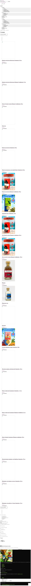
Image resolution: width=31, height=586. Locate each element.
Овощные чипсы (6, 10)
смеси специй (3, 529)
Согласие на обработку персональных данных (8, 584)
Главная (1, 30)
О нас (3, 12)
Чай (4, 19)
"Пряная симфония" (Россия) (5, 524)
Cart (4, 581)
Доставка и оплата (4, 16)
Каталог (3, 7)
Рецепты (3, 27)
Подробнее (5, 84)
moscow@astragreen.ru (4, 572)
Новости (5, 24)
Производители (6, 13)
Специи (5, 8)
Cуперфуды (5, 9)
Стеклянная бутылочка (4, 536)
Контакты (5, 15)
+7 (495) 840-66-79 (3, 2)
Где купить (5, 14)
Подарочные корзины (7, 11)
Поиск (9, 1)
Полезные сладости (6, 22)
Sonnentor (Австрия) (4, 527)
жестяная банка (3, 533)
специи (2, 531)
